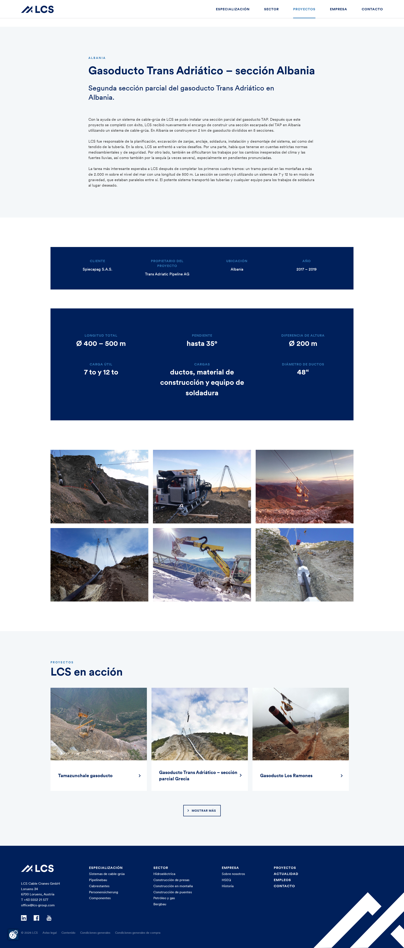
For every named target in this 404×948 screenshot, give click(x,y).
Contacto (372, 9)
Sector (271, 9)
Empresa (338, 9)
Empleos (282, 880)
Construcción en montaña (173, 886)
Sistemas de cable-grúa (107, 874)
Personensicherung (103, 892)
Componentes (100, 898)
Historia (228, 886)
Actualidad (286, 874)
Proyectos (304, 9)
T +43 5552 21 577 (34, 900)
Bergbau (159, 904)
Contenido (68, 933)
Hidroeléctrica (164, 874)
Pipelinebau (98, 880)
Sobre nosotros (233, 874)
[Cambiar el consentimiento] (13, 934)
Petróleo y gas (164, 898)
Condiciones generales (95, 933)
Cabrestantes (99, 886)
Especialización (233, 9)
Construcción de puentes (172, 892)
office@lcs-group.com (38, 905)
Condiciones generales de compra (137, 933)
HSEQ (226, 880)
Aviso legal (50, 933)
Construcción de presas (171, 880)
